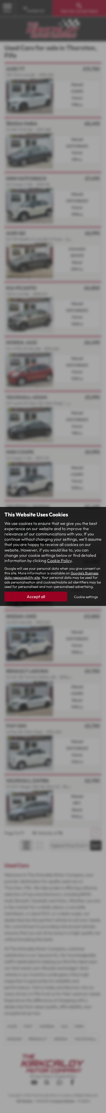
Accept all (36, 596)
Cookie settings (86, 597)
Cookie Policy (59, 560)
